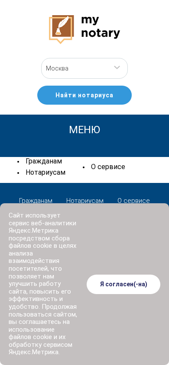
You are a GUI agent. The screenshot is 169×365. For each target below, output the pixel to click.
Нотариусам (45, 172)
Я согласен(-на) (123, 284)
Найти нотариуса (84, 95)
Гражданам (44, 161)
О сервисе (108, 167)
